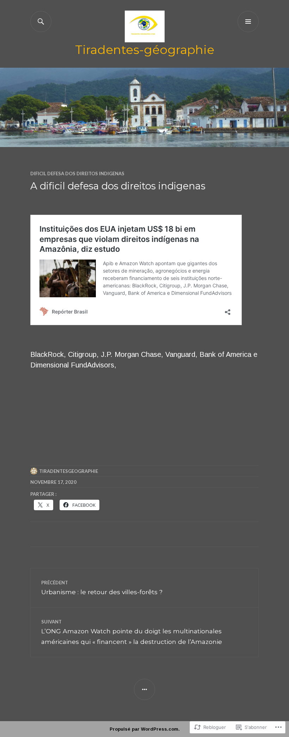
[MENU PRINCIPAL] (248, 21)
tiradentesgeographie (68, 471)
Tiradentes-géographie (144, 49)
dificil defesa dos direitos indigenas (77, 173)
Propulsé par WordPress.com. (145, 729)
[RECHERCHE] (40, 21)
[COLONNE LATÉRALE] (144, 689)
